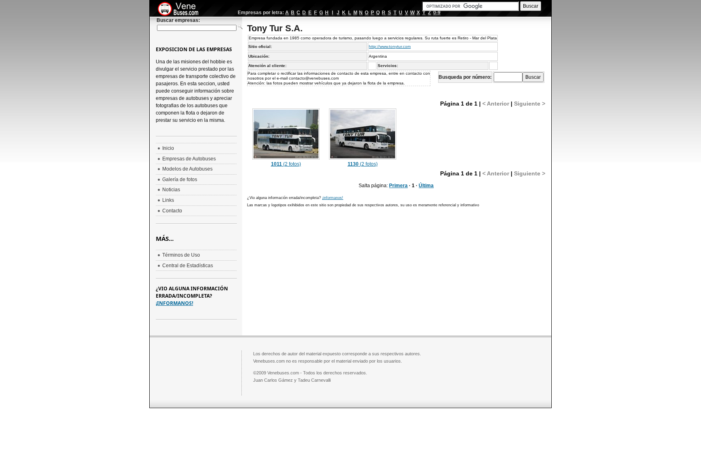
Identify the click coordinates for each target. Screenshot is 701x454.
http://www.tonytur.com (390, 46)
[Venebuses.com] (181, 9)
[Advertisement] (315, 270)
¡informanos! (332, 198)
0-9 (437, 12)
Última (426, 185)
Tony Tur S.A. (275, 28)
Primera (398, 185)
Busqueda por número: (465, 77)
